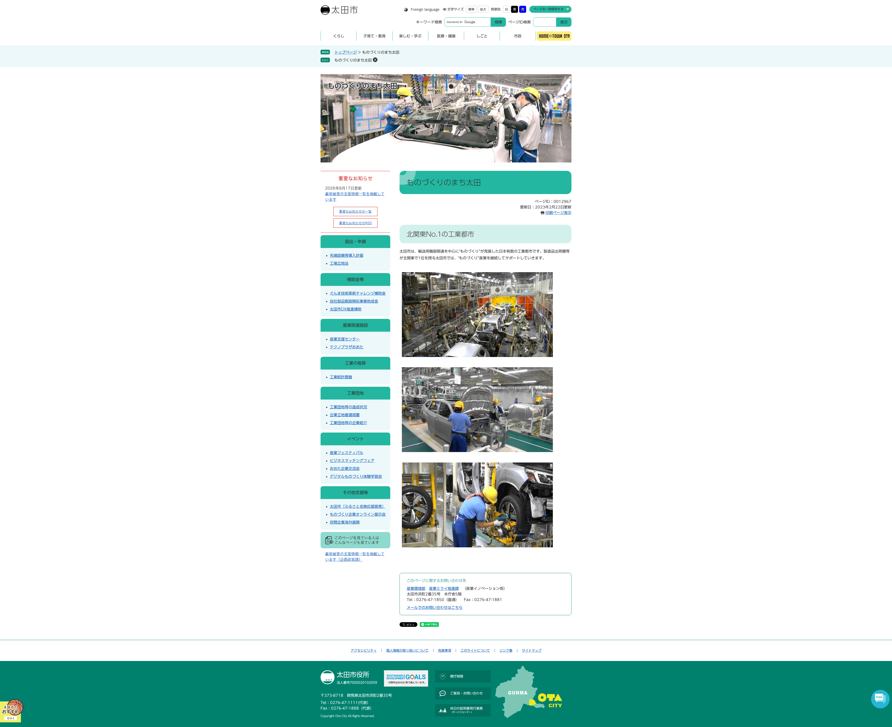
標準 (471, 9)
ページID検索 (519, 22)
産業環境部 (416, 588)
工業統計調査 (341, 377)
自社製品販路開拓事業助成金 (354, 301)
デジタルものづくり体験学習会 (356, 476)
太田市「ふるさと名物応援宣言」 (358, 506)
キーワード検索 (429, 22)
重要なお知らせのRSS (355, 223)
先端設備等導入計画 (346, 255)
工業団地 (355, 393)
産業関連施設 (355, 325)
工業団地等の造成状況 (348, 407)
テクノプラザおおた (346, 347)
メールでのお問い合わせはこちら (434, 607)
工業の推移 (355, 363)
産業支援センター (345, 339)
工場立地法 (339, 263)
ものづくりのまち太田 (353, 60)
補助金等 (355, 279)
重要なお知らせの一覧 (355, 211)
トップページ (345, 52)
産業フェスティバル (346, 453)
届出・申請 (355, 241)
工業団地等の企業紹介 (348, 423)
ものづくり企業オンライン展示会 (358, 514)
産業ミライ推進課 (444, 588)
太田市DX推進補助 (345, 309)
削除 (375, 59)
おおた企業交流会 (345, 468)
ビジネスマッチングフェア (352, 461)
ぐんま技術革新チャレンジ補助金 (358, 293)
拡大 (483, 9)
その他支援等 (355, 492)
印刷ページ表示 (558, 213)
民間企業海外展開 (345, 522)
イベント (355, 439)
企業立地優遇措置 (345, 415)
